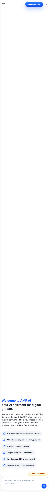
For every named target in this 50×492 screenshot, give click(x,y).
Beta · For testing (39, 474)
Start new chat (34, 4)
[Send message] (44, 486)
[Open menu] (3, 4)
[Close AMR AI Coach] (46, 4)
